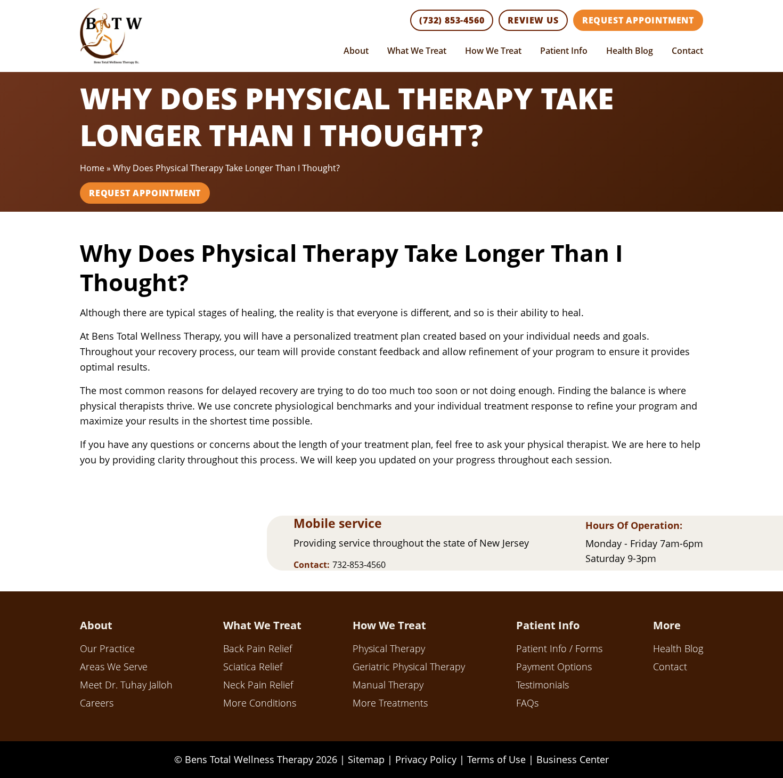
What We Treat (416, 51)
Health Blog (629, 51)
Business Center (572, 759)
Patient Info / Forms (559, 648)
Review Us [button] (533, 20)
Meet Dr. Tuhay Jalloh (126, 684)
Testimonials (542, 684)
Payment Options (554, 666)
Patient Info (564, 51)
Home (92, 168)
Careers (96, 702)
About (356, 51)
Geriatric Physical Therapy (409, 666)
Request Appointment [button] (638, 20)
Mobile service (337, 523)
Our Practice (107, 648)
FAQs (527, 702)
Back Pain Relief (257, 648)
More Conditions (259, 702)
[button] (451, 20)
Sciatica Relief (252, 666)
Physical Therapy (389, 648)
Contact (687, 51)
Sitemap (366, 759)
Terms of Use (496, 759)
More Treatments (390, 702)
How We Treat (493, 51)
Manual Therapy (388, 684)
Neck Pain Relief (258, 684)
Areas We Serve (114, 666)
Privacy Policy (425, 759)
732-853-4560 (359, 565)
